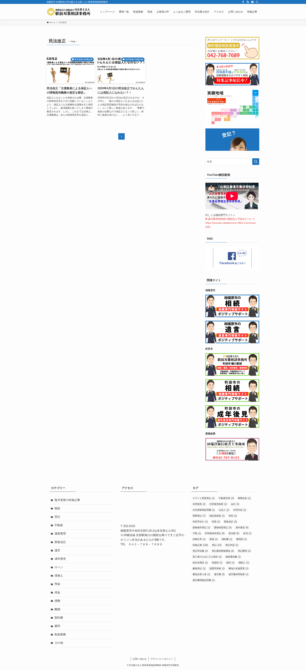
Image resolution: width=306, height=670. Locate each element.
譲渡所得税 (217, 568)
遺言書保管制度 (238, 574)
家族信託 (60, 542)
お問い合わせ (140, 659)
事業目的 (244, 498)
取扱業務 (60, 634)
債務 (57, 600)
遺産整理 (60, 533)
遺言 (57, 550)
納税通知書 (233, 556)
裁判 (57, 625)
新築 (213, 539)
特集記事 (200, 545)
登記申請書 (200, 551)
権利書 (227, 539)
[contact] (252, 2)
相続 (57, 508)
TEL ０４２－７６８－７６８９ (141, 544)
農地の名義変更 (238, 568)
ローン (59, 567)
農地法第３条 (201, 574)
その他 (59, 642)
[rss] (247, 2)
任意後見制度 (218, 504)
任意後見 (199, 504)
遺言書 (219, 574)
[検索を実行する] (255, 161)
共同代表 (239, 510)
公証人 (224, 510)
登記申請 (231, 545)
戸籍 (197, 533)
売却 (233, 515)
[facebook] (243, 2)
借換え (59, 575)
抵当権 (234, 533)
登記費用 (244, 551)
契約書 (59, 617)
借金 (57, 592)
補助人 (244, 562)
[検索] (257, 2)
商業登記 (199, 515)
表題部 (217, 562)
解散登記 (199, 568)
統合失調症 (200, 562)
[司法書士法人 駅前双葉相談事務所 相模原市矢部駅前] (69, 12)
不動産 (59, 525)
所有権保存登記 (215, 533)
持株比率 (199, 539)
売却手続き (200, 521)
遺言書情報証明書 (204, 580)
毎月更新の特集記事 (67, 499)
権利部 (241, 539)
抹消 (247, 533)
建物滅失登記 (201, 527)
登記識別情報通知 (223, 551)
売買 (216, 521)
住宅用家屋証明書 (204, 510)
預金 (57, 583)
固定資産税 (217, 515)
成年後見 (60, 558)
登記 (57, 516)
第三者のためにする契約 (207, 556)
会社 (235, 504)
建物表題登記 (222, 527)
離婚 (57, 609)
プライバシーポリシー (161, 659)
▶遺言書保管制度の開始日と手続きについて (230, 218)
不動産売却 (226, 498)
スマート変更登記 (204, 498)
